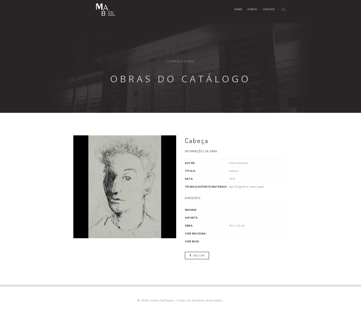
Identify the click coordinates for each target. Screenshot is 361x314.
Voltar (198, 255)
